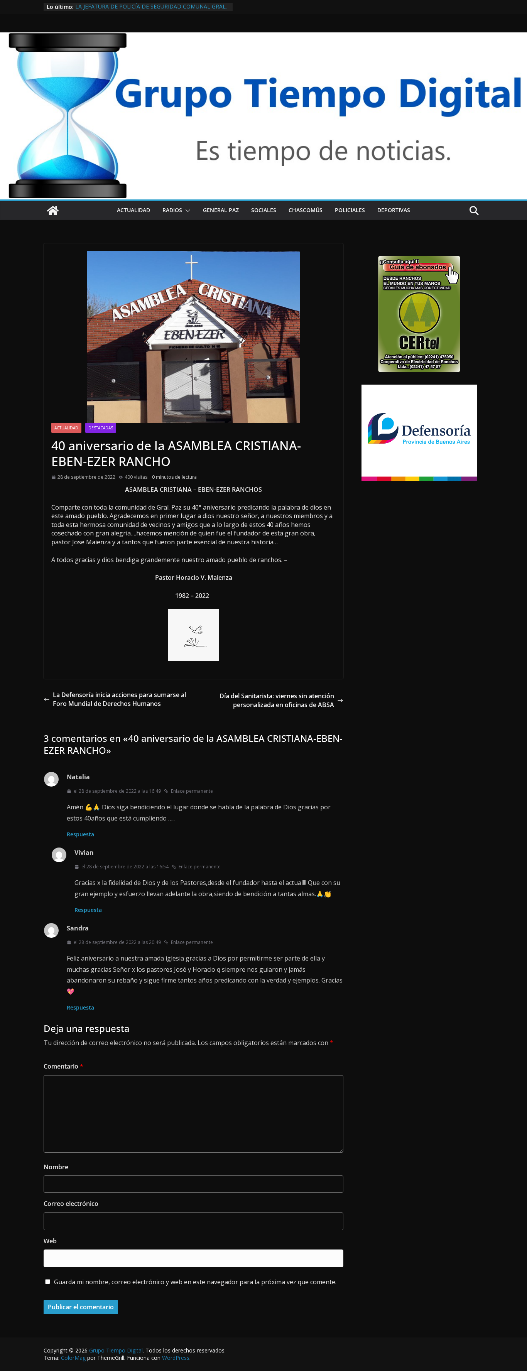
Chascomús (306, 210)
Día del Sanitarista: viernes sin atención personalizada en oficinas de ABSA (277, 700)
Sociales (263, 210)
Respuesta (80, 834)
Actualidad (133, 210)
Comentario (63, 1066)
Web (50, 1241)
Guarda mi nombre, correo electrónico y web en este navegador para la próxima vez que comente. (195, 1282)
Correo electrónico (71, 1203)
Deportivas (393, 210)
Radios (172, 210)
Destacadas (100, 428)
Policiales (350, 210)
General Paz (221, 210)
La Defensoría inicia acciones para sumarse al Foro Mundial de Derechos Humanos (119, 699)
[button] (186, 210)
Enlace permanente (192, 791)
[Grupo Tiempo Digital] (263, 36)
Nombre (56, 1167)
